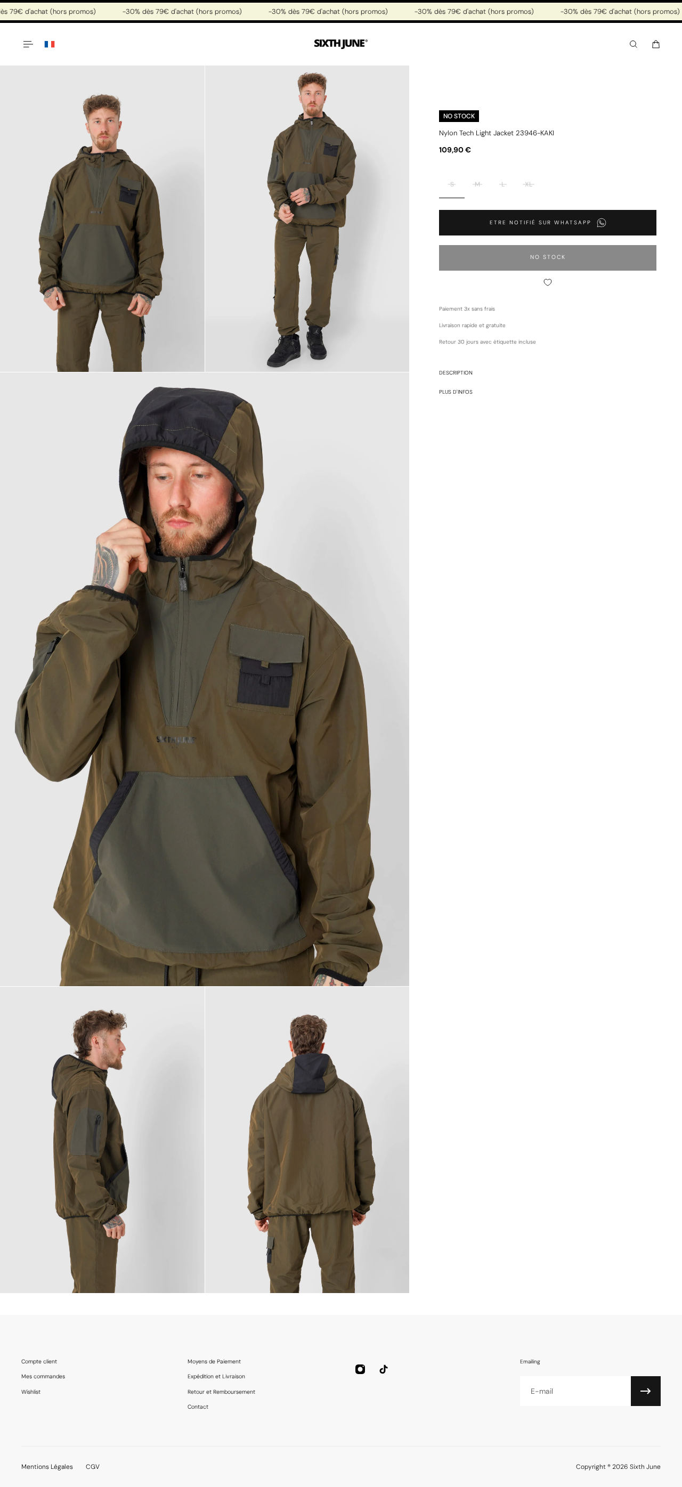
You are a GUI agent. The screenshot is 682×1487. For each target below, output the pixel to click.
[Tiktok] (383, 1369)
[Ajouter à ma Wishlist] (547, 282)
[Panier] (656, 44)
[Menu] (27, 44)
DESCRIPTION (456, 372)
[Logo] (341, 44)
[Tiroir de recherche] (633, 44)
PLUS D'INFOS (456, 391)
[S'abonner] (646, 1391)
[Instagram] (360, 1369)
